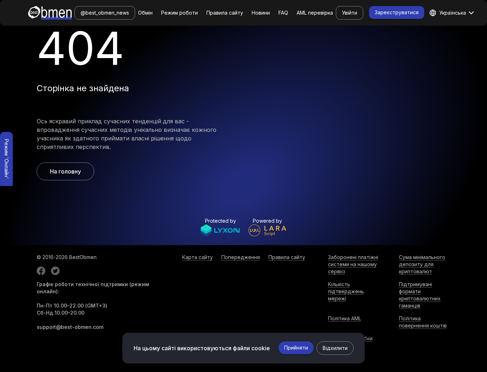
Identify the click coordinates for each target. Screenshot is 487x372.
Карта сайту (197, 257)
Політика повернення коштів (423, 322)
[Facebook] (41, 271)
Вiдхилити (335, 348)
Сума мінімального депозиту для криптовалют (422, 264)
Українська (452, 13)
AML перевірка (315, 13)
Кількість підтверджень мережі (346, 291)
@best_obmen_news (105, 13)
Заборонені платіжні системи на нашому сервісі (353, 264)
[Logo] (50, 13)
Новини (261, 13)
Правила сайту (224, 13)
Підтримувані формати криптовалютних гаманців (420, 295)
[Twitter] (55, 271)
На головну (65, 171)
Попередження (240, 257)
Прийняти (296, 348)
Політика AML (344, 318)
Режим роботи (179, 13)
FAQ (283, 13)
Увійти (349, 13)
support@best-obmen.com (70, 327)
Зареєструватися (397, 12)
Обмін (145, 13)
